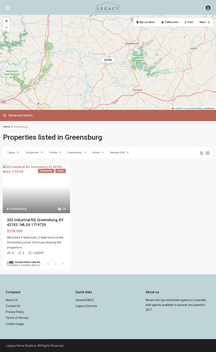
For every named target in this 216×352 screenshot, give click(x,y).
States (53, 152)
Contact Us (13, 306)
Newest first (117, 152)
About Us (12, 300)
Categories (32, 152)
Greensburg (75, 152)
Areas (96, 152)
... (24, 247)
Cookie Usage (15, 324)
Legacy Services (86, 306)
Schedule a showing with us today (25, 265)
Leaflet (178, 108)
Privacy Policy (15, 312)
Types (11, 152)
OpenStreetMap (194, 108)
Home (6, 126)
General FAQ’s (85, 300)
